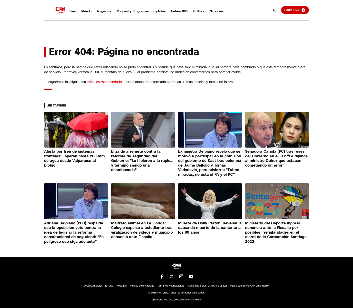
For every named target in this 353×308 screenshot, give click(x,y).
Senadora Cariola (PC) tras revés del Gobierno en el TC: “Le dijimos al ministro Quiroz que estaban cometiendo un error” (276, 158)
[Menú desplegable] (49, 10)
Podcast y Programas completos (141, 11)
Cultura (198, 11)
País (72, 11)
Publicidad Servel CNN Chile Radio (249, 285)
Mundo (86, 11)
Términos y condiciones (171, 285)
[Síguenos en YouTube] (191, 276)
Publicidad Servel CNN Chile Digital (207, 285)
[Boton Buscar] (274, 10)
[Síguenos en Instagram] (181, 276)
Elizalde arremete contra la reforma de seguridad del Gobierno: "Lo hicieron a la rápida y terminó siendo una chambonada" (142, 160)
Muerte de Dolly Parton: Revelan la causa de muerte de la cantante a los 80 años (210, 228)
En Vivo (109, 285)
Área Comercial (93, 285)
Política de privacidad (142, 285)
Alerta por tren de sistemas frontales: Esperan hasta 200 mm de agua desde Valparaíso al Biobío (74, 158)
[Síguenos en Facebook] (162, 276)
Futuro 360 (179, 11)
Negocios (104, 11)
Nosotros (122, 285)
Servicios (216, 11)
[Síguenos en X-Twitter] (171, 276)
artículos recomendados (105, 82)
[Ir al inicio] (60, 10)
